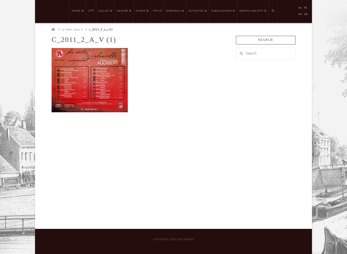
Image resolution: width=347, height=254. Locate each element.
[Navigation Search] (273, 11)
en (300, 14)
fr (305, 8)
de (306, 14)
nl (300, 8)
